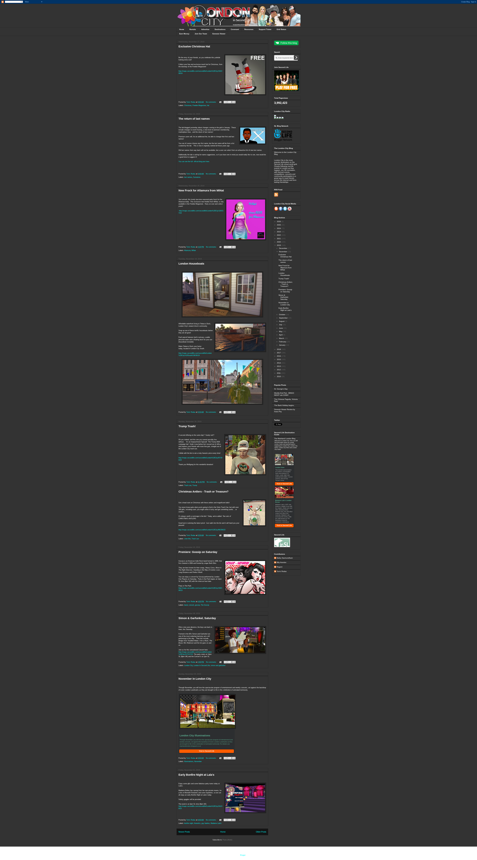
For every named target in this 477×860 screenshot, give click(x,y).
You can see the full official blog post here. (194, 161)
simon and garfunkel (218, 665)
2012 (279, 370)
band (186, 605)
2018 (279, 349)
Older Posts (261, 832)
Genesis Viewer (218, 34)
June (281, 328)
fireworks (197, 823)
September (283, 318)
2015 (279, 359)
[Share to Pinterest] (234, 102)
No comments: (211, 102)
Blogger (242, 855)
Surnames (196, 177)
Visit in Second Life (284, 484)
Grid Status (281, 29)
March (281, 338)
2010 (279, 376)
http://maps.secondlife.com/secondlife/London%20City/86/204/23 (202, 530)
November (198, 761)
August (282, 321)
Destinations (220, 29)
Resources (248, 29)
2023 (279, 232)
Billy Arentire (281, 562)
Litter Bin (187, 539)
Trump (194, 485)
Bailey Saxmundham (285, 558)
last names (188, 177)
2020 (279, 242)
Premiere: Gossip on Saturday (198, 552)
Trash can (187, 485)
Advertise (205, 29)
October (282, 315)
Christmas (188, 105)
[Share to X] (229, 102)
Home (181, 29)
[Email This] (225, 102)
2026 (279, 221)
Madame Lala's (216, 823)
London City (188, 665)
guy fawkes (205, 823)
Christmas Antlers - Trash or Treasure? (203, 491)
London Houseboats (191, 263)
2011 (279, 373)
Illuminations (188, 761)
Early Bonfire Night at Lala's (196, 774)
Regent (279, 567)
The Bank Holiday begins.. (284, 405)
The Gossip (205, 605)
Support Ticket (265, 29)
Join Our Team (201, 34)
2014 (279, 363)
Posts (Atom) (227, 840)
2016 (279, 356)
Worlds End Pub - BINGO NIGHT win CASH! (284, 394)
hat (208, 105)
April (281, 335)
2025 (279, 225)
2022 (279, 235)
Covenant (235, 29)
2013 (279, 366)
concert (191, 605)
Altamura (187, 250)
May (281, 331)
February (283, 342)
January (282, 345)
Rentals (192, 29)
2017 (279, 353)
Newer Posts (184, 832)
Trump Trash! (187, 426)
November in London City (195, 678)
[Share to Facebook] (232, 102)
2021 (279, 239)
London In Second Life (202, 665)
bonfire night (188, 823)
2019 (279, 245)
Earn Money (184, 34)
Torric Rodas (191, 102)
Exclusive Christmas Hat (194, 46)
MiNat (194, 250)
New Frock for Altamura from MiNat (201, 190)
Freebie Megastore (199, 105)
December (283, 248)
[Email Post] (220, 102)
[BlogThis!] (227, 102)
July (281, 325)
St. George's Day (281, 389)
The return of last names (194, 118)
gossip (197, 605)
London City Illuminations (194, 735)
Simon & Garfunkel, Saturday (197, 618)
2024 (279, 228)
